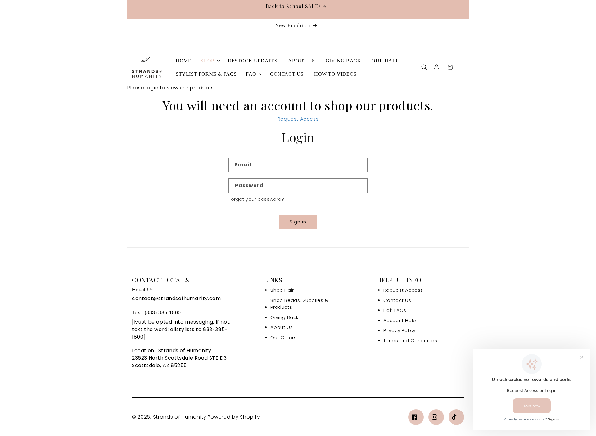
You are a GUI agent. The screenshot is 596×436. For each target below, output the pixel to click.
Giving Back (284, 317)
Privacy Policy (399, 330)
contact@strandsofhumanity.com (176, 298)
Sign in (298, 221)
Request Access (298, 119)
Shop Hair (282, 290)
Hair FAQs (394, 310)
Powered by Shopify (234, 416)
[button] (210, 60)
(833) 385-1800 (163, 312)
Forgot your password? (256, 199)
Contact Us (397, 300)
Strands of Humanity (179, 416)
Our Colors (283, 337)
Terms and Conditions (410, 340)
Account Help (399, 320)
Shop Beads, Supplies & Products (299, 304)
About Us (281, 327)
